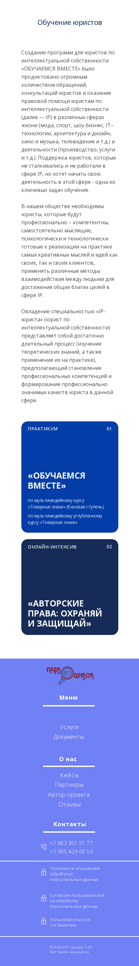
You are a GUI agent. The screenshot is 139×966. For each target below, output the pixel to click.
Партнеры (69, 784)
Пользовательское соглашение (70, 922)
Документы (69, 736)
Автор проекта (69, 794)
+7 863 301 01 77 (71, 843)
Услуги (69, 727)
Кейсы (69, 775)
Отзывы (70, 804)
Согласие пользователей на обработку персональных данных (77, 900)
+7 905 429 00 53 (71, 851)
